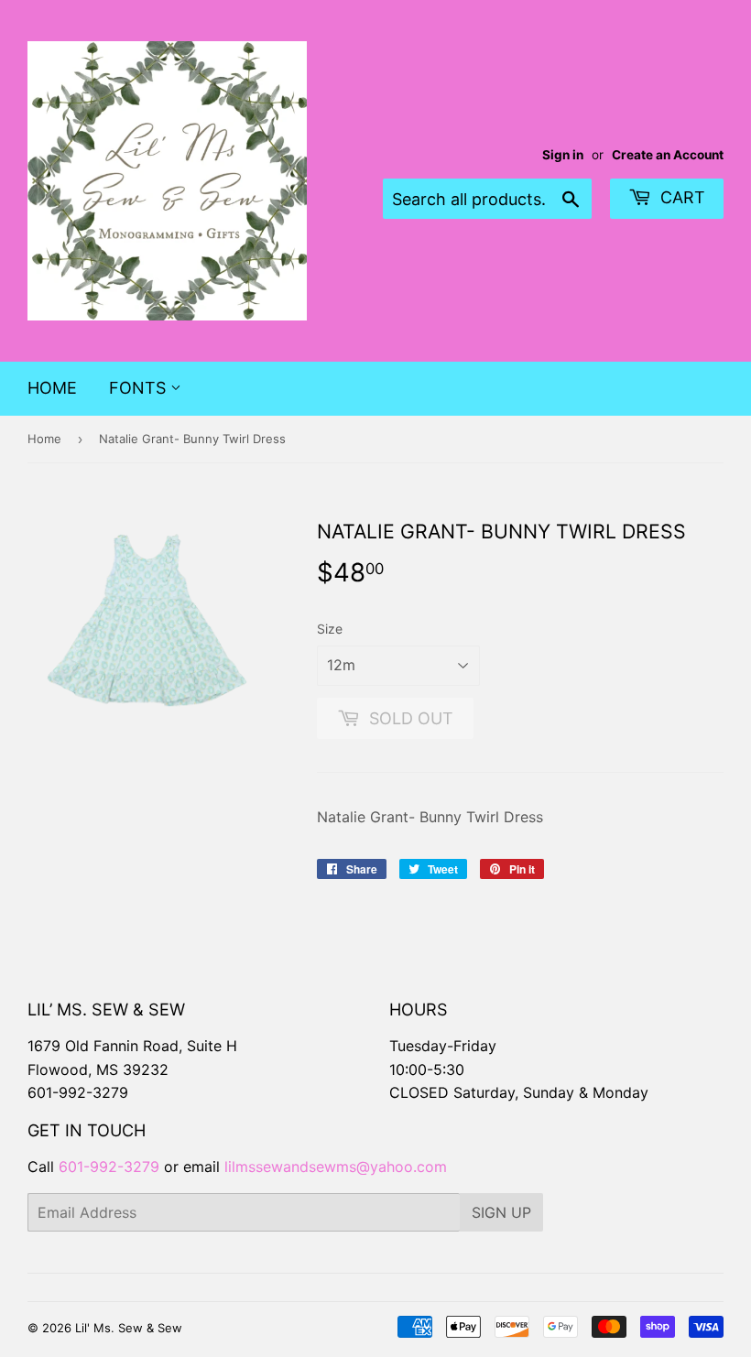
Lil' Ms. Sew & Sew (128, 1327)
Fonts (139, 387)
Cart (680, 197)
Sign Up (501, 1212)
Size (330, 628)
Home (52, 387)
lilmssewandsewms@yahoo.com (335, 1166)
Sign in (562, 154)
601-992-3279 (77, 1092)
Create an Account (668, 154)
